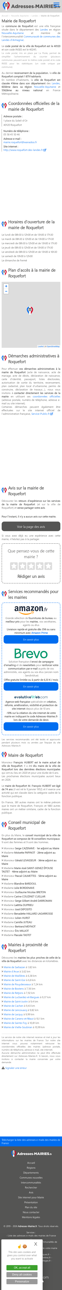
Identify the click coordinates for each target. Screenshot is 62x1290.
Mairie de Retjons (13, 993)
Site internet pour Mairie (31, 1197)
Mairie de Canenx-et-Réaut (19, 1018)
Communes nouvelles (31, 1177)
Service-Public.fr (40, 413)
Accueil (31, 1162)
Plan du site (31, 1207)
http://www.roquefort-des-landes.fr (23, 150)
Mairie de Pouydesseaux (17, 984)
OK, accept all (22, 1267)
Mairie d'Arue (11, 971)
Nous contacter (31, 1212)
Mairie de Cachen (13, 1005)
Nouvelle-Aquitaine (13, 33)
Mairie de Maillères (14, 975)
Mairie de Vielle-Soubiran (18, 1027)
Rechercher (31, 1187)
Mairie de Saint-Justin (16, 1001)
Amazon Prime (39, 632)
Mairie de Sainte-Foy (15, 1023)
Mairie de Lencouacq (15, 1010)
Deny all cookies (22, 1274)
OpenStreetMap (53, 346)
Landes (44, 29)
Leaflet (40, 346)
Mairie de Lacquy (13, 1014)
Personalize (22, 1281)
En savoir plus (31, 639)
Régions (31, 1167)
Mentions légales (31, 1217)
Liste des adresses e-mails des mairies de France (32, 1235)
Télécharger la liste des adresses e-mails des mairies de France (31, 1141)
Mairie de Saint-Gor (14, 980)
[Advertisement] (31, 185)
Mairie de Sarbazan (14, 967)
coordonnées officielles (46, 396)
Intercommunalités (31, 1182)
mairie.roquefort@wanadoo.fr (20, 142)
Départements (31, 1172)
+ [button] (6, 286)
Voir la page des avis (31, 526)
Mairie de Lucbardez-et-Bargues (21, 997)
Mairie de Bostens (14, 988)
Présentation (31, 1202)
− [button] (6, 291)
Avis (31, 1192)
